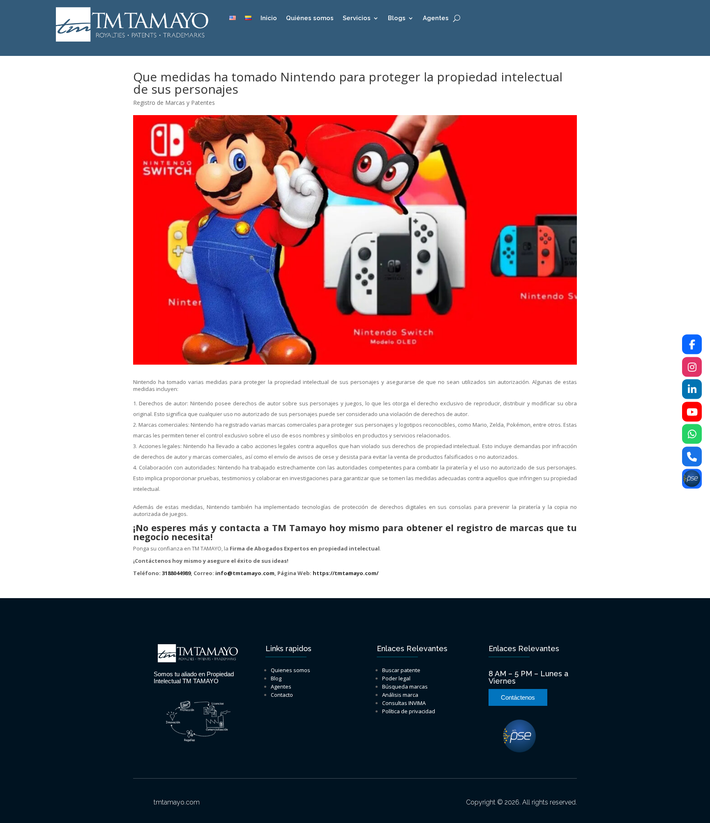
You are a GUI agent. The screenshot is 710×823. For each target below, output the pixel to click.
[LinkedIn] (692, 389)
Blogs (397, 18)
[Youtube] (692, 411)
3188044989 (176, 573)
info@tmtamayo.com (244, 573)
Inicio (268, 18)
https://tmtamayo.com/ (345, 573)
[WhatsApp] (692, 434)
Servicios (357, 18)
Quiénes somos (310, 18)
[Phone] (692, 456)
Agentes (436, 18)
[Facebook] (692, 344)
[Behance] (692, 479)
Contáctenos (518, 697)
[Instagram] (692, 367)
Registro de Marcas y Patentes (174, 102)
